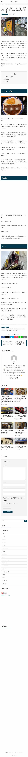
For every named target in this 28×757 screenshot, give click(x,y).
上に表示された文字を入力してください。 (11, 503)
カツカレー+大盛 (8, 76)
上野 (7, 330)
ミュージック (6, 565)
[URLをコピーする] (25, 337)
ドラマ (4, 557)
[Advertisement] (14, 687)
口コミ (10, 330)
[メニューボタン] (1, 1)
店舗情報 (6, 79)
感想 (13, 330)
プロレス (5, 563)
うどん (4, 533)
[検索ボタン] (26, 1)
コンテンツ (5, 548)
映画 (4, 574)
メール (5, 487)
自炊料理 (5, 583)
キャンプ (5, 542)
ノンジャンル (6, 560)
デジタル (5, 554)
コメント (5, 465)
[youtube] (17, 378)
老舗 (16, 330)
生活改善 (5, 580)
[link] (11, 378)
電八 (14, 363)
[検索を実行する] (25, 521)
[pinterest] (15, 378)
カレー (7, 14)
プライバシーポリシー (13, 752)
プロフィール (20, 752)
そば (4, 551)
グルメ (4, 14)
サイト (4, 492)
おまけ (6, 81)
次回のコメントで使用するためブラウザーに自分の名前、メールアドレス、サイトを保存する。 (14, 498)
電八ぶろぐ (14, 1)
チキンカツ (3, 330)
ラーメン (5, 568)
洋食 (4, 577)
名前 (4, 482)
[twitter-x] (13, 378)
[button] (3, 337)
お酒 (4, 536)
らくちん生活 (6, 571)
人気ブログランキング (5, 595)
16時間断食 (5, 530)
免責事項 (6, 752)
